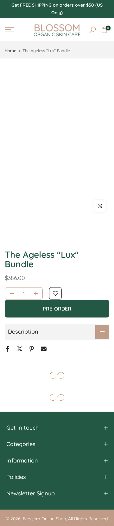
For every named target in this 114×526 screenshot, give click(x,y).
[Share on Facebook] (7, 349)
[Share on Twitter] (19, 349)
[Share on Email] (44, 349)
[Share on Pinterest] (32, 349)
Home (10, 51)
